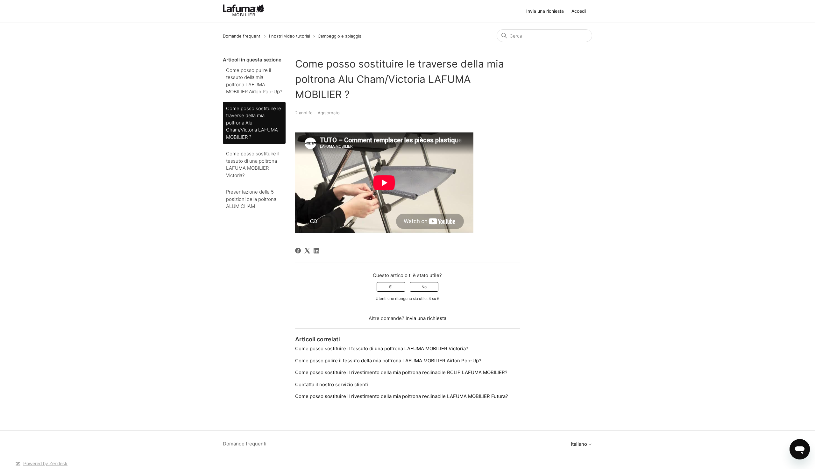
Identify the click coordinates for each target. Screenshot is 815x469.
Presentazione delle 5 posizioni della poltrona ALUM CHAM (251, 199)
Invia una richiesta (545, 11)
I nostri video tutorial (289, 36)
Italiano (579, 444)
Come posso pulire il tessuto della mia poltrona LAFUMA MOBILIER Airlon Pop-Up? (254, 81)
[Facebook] (298, 250)
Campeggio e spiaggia (339, 36)
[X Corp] (307, 250)
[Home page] (243, 14)
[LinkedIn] (316, 250)
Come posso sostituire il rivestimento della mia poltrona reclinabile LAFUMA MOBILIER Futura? (401, 396)
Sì (391, 286)
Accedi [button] (578, 11)
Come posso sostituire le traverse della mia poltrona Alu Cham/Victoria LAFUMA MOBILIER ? (253, 122)
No (424, 286)
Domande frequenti (242, 36)
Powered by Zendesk (45, 463)
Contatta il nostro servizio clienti (331, 384)
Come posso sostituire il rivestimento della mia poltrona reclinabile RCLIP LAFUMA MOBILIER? (401, 372)
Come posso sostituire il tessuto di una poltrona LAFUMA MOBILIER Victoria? (252, 164)
